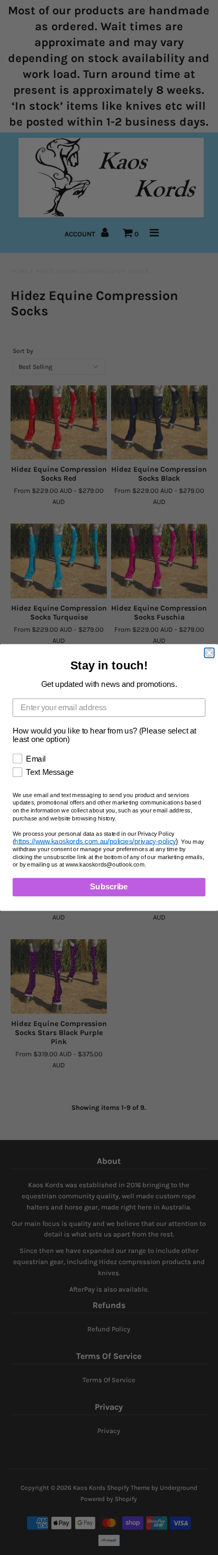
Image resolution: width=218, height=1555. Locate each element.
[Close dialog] (209, 653)
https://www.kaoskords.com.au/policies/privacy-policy (95, 841)
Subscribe (109, 887)
